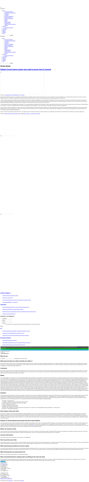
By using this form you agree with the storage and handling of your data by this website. (23, 324)
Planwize (22, 480)
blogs (3, 33)
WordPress (10, 480)
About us (4, 29)
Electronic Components (9, 16)
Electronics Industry (8, 17)
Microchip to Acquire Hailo (7, 297)
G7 (29, 113)
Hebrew (4, 31)
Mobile (6, 20)
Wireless (6, 25)
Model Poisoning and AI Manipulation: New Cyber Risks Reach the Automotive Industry (19, 311)
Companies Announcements (10, 12)
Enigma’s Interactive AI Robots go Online (10, 295)
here (32, 424)
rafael (32, 113)
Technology (4, 28)
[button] (2, 8)
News (3, 10)
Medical (6, 19)
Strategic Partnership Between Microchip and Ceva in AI (13, 333)
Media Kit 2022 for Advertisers (6, 478)
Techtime (22, 95)
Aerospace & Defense (9, 11)
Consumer (7, 15)
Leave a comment (36, 113)
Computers (7, 14)
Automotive (3, 304)
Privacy (4, 323)
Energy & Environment (9, 18)
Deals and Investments (9, 27)
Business (4, 26)
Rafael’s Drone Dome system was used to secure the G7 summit (25, 69)
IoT (1, 328)
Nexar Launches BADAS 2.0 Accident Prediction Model (12, 309)
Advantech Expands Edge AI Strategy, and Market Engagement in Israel (16, 331)
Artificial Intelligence (5, 293)
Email (3, 320)
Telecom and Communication (10, 24)
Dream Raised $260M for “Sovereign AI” (10, 302)
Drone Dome (26, 113)
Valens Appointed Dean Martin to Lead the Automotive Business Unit (15, 307)
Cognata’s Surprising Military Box (8, 313)
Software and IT (8, 23)
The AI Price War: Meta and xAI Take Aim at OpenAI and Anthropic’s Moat (16, 300)
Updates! (4, 32)
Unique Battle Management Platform (9, 340)
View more (79, 346)
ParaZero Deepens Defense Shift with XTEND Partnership (13, 344)
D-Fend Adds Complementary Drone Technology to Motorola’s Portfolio (16, 342)
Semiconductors (8, 22)
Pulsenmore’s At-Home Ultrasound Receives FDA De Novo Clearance (15, 335)
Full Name (4, 318)
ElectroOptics (15, 113)
